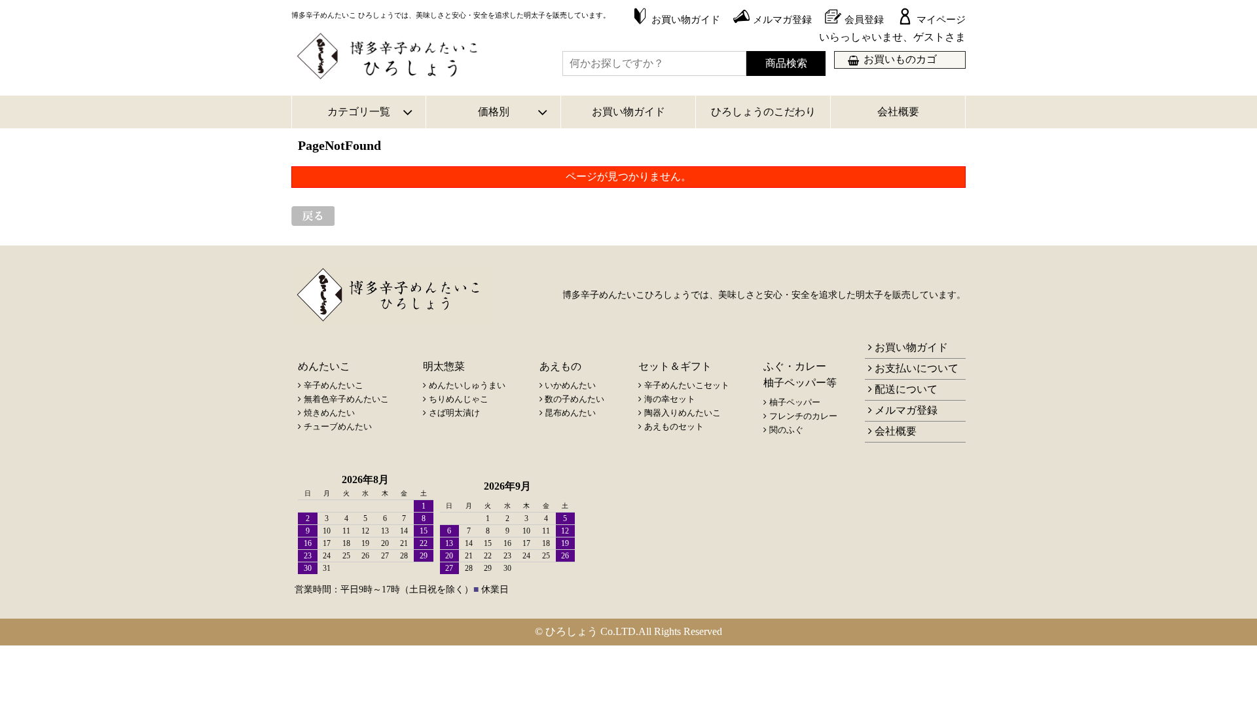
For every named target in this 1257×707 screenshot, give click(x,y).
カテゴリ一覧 (358, 111)
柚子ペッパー (794, 402)
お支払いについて (916, 368)
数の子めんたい (574, 399)
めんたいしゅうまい (467, 385)
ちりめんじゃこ (458, 399)
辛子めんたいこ (333, 385)
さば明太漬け (454, 413)
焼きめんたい (329, 413)
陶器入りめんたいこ (682, 413)
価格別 (493, 111)
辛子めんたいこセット (686, 385)
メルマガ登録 (906, 410)
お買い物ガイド (628, 111)
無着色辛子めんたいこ (346, 399)
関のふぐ (786, 430)
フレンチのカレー (803, 416)
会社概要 (898, 111)
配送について (906, 389)
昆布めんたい (570, 413)
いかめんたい (570, 385)
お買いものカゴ (900, 59)
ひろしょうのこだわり (763, 111)
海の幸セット (669, 399)
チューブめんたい (338, 426)
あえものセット (674, 426)
